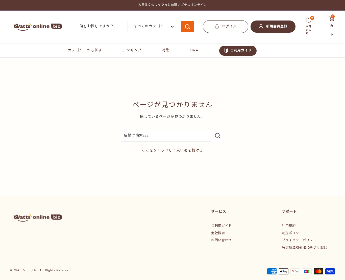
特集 (165, 50)
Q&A (194, 50)
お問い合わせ (221, 240)
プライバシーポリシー (299, 240)
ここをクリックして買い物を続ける (172, 150)
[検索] (187, 26)
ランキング (132, 50)
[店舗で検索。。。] (217, 136)
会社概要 (218, 233)
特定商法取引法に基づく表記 (304, 247)
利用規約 (289, 226)
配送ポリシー (292, 233)
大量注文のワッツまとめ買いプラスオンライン (172, 5)
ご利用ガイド (241, 50)
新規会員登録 (276, 26)
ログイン (229, 26)
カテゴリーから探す (85, 50)
